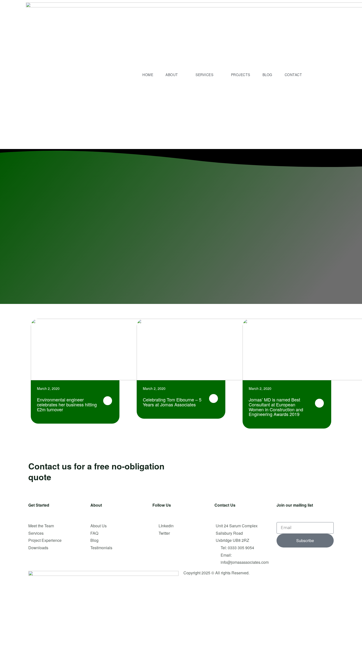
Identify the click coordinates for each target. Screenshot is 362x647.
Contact (293, 74)
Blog (267, 74)
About (171, 74)
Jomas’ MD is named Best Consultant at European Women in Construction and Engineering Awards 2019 (276, 406)
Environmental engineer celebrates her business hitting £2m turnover (67, 404)
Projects (240, 74)
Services (204, 74)
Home (147, 74)
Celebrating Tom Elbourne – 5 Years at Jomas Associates (172, 402)
